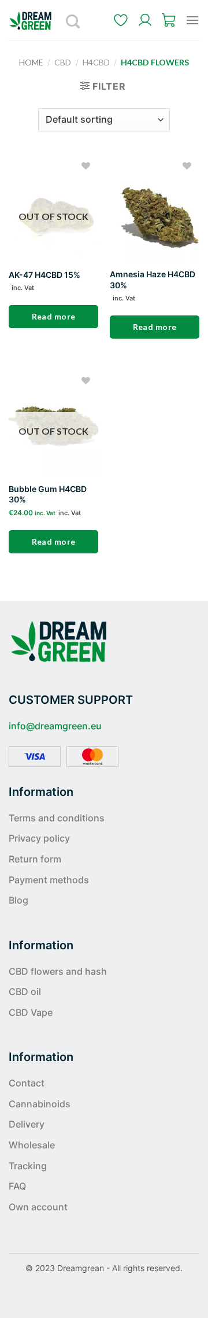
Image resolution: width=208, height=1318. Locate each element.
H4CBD (96, 62)
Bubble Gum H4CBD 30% (48, 494)
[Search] (73, 20)
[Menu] (192, 20)
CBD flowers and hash (58, 971)
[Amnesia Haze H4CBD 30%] (154, 208)
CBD (62, 62)
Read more (54, 316)
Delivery (26, 1124)
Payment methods (49, 880)
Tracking (28, 1166)
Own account (38, 1207)
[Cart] (169, 20)
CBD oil (25, 991)
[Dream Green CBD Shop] (35, 20)
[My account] (145, 20)
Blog (18, 900)
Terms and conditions (57, 818)
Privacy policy (39, 838)
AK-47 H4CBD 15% (44, 275)
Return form (35, 859)
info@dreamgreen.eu (55, 726)
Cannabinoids (39, 1104)
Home (31, 62)
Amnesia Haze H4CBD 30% (152, 279)
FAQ (17, 1186)
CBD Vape (31, 1012)
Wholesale (32, 1145)
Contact (26, 1083)
